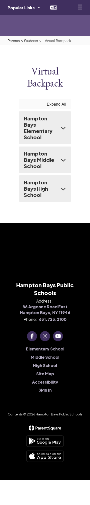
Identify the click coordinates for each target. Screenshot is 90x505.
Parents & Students (23, 40)
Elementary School (45, 348)
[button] (23, 7)
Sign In (45, 390)
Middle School (45, 357)
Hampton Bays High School (36, 188)
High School (45, 365)
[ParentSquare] (45, 428)
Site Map (45, 373)
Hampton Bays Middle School (39, 159)
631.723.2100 (52, 319)
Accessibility (45, 382)
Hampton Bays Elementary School (38, 127)
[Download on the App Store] (45, 456)
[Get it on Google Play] (45, 441)
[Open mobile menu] (80, 7)
